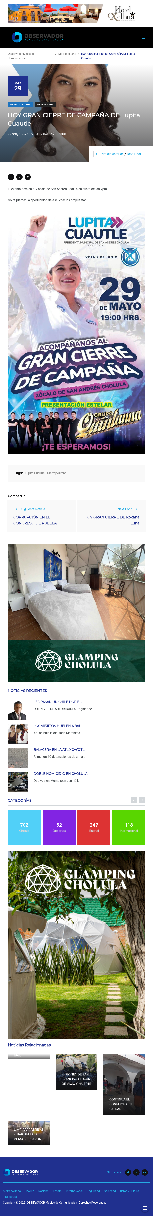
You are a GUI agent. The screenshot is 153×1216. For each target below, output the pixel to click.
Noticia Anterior (112, 154)
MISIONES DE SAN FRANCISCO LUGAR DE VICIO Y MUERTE (76, 1079)
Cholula (29, 1191)
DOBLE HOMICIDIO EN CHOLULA (60, 774)
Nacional (43, 1191)
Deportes (11, 1196)
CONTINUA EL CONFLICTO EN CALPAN (120, 1104)
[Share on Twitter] (19, 177)
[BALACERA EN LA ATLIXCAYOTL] (18, 758)
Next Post (134, 154)
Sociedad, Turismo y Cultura (121, 1191)
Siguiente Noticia (33, 509)
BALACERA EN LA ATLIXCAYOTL (59, 750)
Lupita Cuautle (35, 473)
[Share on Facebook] (11, 177)
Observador (45, 104)
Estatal (57, 1191)
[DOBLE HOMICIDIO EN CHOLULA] (18, 782)
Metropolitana (20, 104)
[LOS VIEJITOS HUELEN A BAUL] (18, 734)
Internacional (74, 1191)
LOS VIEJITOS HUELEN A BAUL (58, 726)
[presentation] (134, 800)
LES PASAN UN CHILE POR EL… (58, 702)
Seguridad (93, 1191)
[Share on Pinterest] (28, 177)
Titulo (17, 1055)
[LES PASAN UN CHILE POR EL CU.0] (18, 710)
